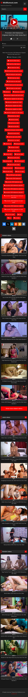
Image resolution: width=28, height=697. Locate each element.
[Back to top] (23, 692)
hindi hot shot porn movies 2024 (14, 130)
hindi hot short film (14, 126)
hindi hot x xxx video (14, 140)
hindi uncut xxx (20, 168)
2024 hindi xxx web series (14, 88)
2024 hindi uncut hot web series (14, 85)
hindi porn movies (14, 147)
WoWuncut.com (10, 3)
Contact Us (14, 693)
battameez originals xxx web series (14, 112)
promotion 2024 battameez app (14, 182)
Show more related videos (14, 408)
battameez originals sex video (14, 105)
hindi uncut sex (8, 168)
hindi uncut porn (20, 161)
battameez (7, 91)
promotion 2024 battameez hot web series (14, 201)
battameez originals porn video (14, 102)
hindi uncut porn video (14, 164)
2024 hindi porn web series (14, 74)
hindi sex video (19, 154)
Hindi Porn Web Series (14, 64)
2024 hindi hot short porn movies (14, 71)
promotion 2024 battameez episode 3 (14, 192)
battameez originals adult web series (14, 95)
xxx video (17, 218)
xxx (10, 218)
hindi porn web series (14, 150)
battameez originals (19, 91)
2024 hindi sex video (14, 78)
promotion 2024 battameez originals (14, 206)
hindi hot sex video (14, 123)
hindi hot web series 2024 (14, 136)
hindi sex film (8, 154)
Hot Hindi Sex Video (14, 67)
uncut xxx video (10, 214)
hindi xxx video (20, 171)
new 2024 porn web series (14, 175)
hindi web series (8, 171)
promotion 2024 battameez (14, 178)
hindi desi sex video (14, 116)
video (20, 214)
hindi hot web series (14, 133)
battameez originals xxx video (14, 109)
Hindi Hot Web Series (14, 60)
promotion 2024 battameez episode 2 (14, 188)
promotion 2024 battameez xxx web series (14, 210)
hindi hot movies (14, 119)
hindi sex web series (14, 157)
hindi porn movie (19, 143)
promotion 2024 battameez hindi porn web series (14, 196)
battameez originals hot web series (14, 98)
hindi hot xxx (8, 143)
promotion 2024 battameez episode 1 (14, 185)
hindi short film (8, 161)
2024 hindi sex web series (14, 81)
